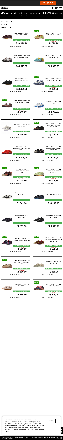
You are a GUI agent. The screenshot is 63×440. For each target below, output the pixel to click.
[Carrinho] (56, 8)
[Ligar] (61, 429)
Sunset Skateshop (4, 9)
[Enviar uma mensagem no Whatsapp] (61, 432)
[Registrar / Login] (52, 8)
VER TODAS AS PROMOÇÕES (48, 3)
